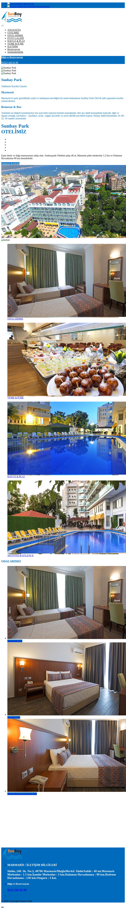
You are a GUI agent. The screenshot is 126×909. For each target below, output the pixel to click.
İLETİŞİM (12, 46)
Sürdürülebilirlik (15, 52)
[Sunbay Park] (11, 859)
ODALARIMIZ (15, 35)
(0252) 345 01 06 (25, 3)
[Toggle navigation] (2, 25)
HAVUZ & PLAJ (16, 41)
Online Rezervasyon (40, 6)
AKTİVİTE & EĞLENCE (20, 555)
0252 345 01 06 (17, 889)
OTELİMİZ (13, 32)
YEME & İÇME (15, 43)
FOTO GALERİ (15, 38)
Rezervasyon (13, 49)
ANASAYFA (14, 30)
